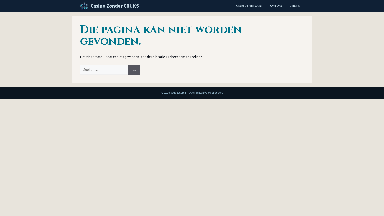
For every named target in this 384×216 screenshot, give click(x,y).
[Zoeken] (134, 70)
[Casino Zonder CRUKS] (84, 6)
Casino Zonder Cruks (249, 6)
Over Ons (276, 6)
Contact (295, 6)
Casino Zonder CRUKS (115, 6)
